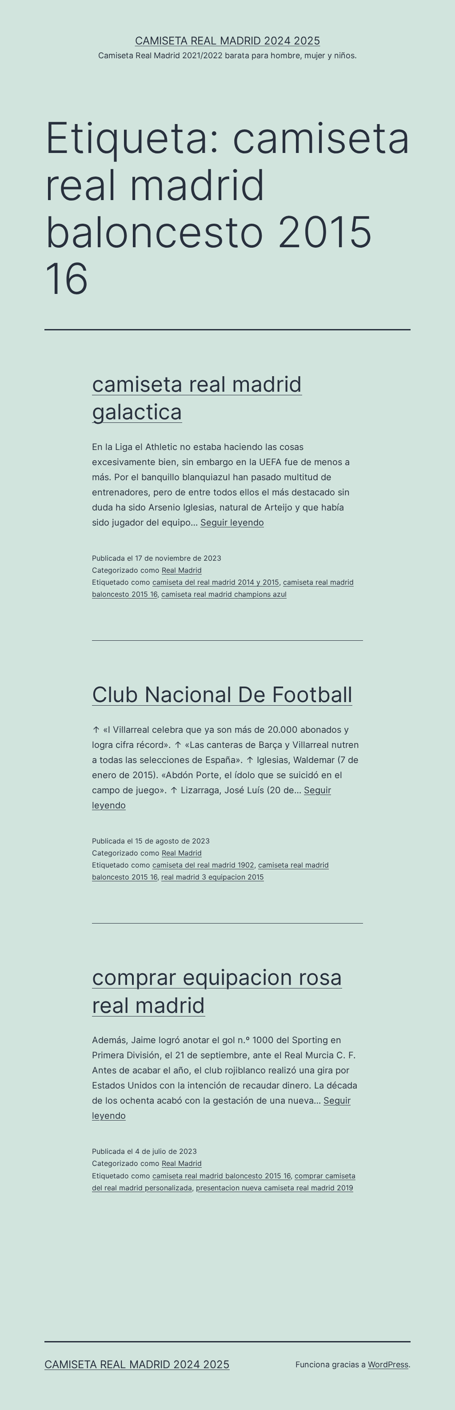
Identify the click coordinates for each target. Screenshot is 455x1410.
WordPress (388, 1364)
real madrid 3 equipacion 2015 (212, 876)
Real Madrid (182, 570)
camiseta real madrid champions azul (224, 594)
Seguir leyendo (232, 522)
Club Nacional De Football (222, 694)
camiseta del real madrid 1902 (203, 864)
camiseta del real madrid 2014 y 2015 (215, 582)
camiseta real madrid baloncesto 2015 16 (221, 1175)
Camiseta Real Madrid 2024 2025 (227, 40)
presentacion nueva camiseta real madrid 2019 (274, 1187)
